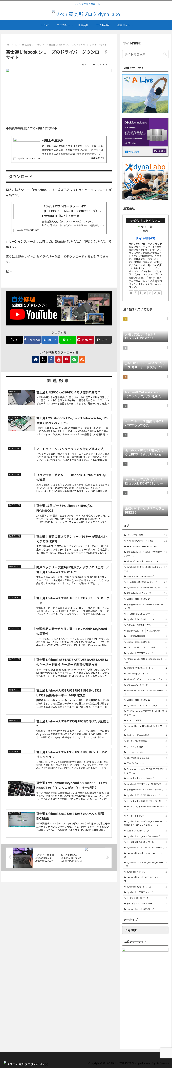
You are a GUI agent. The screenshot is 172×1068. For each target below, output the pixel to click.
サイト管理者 (145, 238)
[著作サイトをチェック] (35, 359)
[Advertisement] (147, 1019)
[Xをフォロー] (43, 359)
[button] (103, 340)
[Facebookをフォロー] (51, 359)
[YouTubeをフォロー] (58, 359)
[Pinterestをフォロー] (66, 359)
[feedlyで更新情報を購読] (74, 359)
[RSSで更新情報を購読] (82, 359)
